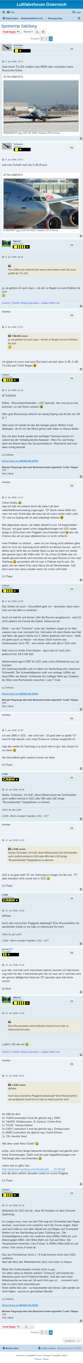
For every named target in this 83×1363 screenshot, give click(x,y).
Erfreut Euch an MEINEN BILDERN (20, 461)
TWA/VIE (17, 241)
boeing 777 (7, 949)
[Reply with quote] (71, 48)
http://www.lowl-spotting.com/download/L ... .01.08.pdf (33, 1169)
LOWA (5, 774)
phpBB (31, 1355)
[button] (42, 38)
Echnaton (18, 45)
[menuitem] (11, 12)
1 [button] (46, 39)
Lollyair (5, 375)
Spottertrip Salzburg (19, 26)
